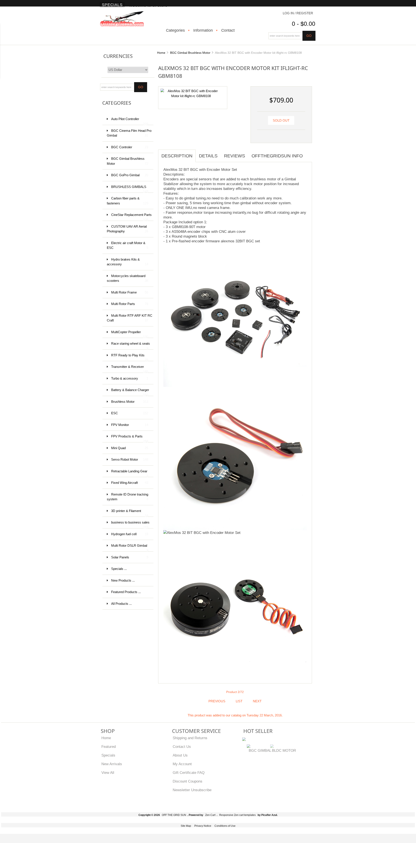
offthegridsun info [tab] (277, 155)
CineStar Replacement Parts (131, 217)
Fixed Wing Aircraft (129, 482)
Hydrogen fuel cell (129, 534)
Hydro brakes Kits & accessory (127, 262)
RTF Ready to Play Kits (129, 357)
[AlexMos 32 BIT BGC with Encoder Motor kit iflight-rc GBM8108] (191, 93)
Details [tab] (208, 155)
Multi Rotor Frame (129, 292)
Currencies (118, 56)
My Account (182, 764)
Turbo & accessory (129, 378)
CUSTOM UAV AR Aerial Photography (127, 229)
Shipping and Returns (190, 738)
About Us (180, 755)
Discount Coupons (187, 781)
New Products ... (123, 580)
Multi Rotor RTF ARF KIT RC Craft (129, 318)
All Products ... (121, 603)
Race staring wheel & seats (130, 346)
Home (161, 52)
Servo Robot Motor (129, 459)
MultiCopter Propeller (129, 334)
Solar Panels (129, 557)
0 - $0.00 (303, 24)
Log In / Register (298, 13)
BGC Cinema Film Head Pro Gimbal (129, 133)
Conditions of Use (225, 825)
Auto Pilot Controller (129, 121)
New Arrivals (111, 764)
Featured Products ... (126, 592)
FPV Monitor (129, 425)
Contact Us (182, 746)
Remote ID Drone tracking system (127, 496)
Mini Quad (129, 448)
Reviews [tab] (234, 155)
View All (107, 773)
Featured (108, 746)
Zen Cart (210, 815)
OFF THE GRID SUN (174, 815)
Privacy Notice (202, 825)
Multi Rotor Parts (129, 304)
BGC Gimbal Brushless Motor (190, 52)
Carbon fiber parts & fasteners (127, 200)
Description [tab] (176, 155)
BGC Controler (129, 147)
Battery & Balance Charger (130, 392)
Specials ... (119, 569)
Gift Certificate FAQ (189, 773)
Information (203, 30)
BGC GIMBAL (260, 750)
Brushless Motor (129, 401)
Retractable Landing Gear (129, 473)
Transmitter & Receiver (129, 369)
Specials (112, 5)
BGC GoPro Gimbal (129, 175)
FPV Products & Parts (129, 438)
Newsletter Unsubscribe (192, 790)
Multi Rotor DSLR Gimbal (129, 548)
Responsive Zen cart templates (237, 815)
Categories (175, 30)
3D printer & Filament (129, 513)
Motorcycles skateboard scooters (127, 278)
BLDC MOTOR (284, 750)
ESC (129, 413)
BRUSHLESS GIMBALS (129, 189)
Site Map (186, 825)
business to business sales (130, 524)
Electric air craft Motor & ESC (127, 245)
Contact (228, 30)
